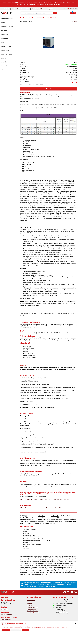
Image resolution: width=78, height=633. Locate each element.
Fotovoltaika (4, 38)
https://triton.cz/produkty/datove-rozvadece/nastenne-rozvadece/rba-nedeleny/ (41, 508)
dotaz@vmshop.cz (6, 619)
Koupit (48, 88)
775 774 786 (4, 609)
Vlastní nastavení (16, 630)
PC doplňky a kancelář (7, 26)
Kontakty (19, 9)
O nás (13, 9)
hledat (54, 13)
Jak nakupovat (5, 9)
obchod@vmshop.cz (6, 614)
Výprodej (3, 70)
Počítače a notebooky (7, 18)
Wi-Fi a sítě (4, 30)
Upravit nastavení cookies (34, 613)
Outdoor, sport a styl (6, 54)
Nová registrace (49, 9)
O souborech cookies (32, 611)
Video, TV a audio (6, 46)
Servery (3, 22)
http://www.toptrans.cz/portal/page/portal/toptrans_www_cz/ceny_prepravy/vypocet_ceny (44, 499)
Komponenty (4, 34)
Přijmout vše (25, 630)
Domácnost (4, 58)
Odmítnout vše (6, 630)
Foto (2, 42)
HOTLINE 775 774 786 (70, 9)
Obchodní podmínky (37, 9)
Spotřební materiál (6, 66)
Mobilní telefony (5, 50)
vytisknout (74, 21)
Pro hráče (4, 62)
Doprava (27, 9)
